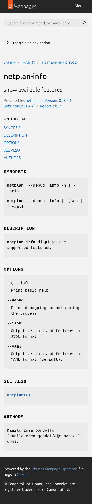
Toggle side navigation (31, 43)
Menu (79, 6)
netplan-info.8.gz (59, 62)
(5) (19, 395)
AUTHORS (12, 158)
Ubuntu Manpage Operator (53, 469)
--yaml (14, 346)
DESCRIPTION (15, 135)
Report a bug (51, 106)
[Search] (84, 23)
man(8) (29, 62)
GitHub (23, 474)
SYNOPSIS (12, 127)
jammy (10, 62)
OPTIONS (11, 143)
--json (14, 323)
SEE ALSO (12, 150)
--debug (15, 300)
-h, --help (19, 283)
